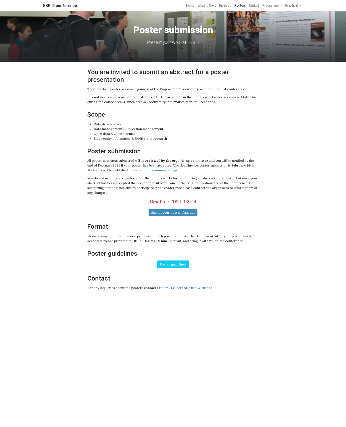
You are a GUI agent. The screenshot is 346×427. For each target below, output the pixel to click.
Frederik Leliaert (170, 288)
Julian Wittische (200, 288)
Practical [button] (292, 5)
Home (190, 5)
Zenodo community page (159, 170)
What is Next (207, 5)
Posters (240, 5)
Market (254, 5)
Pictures (225, 5)
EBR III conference (60, 5)
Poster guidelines (173, 264)
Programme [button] (271, 5)
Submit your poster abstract (173, 212)
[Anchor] (127, 79)
